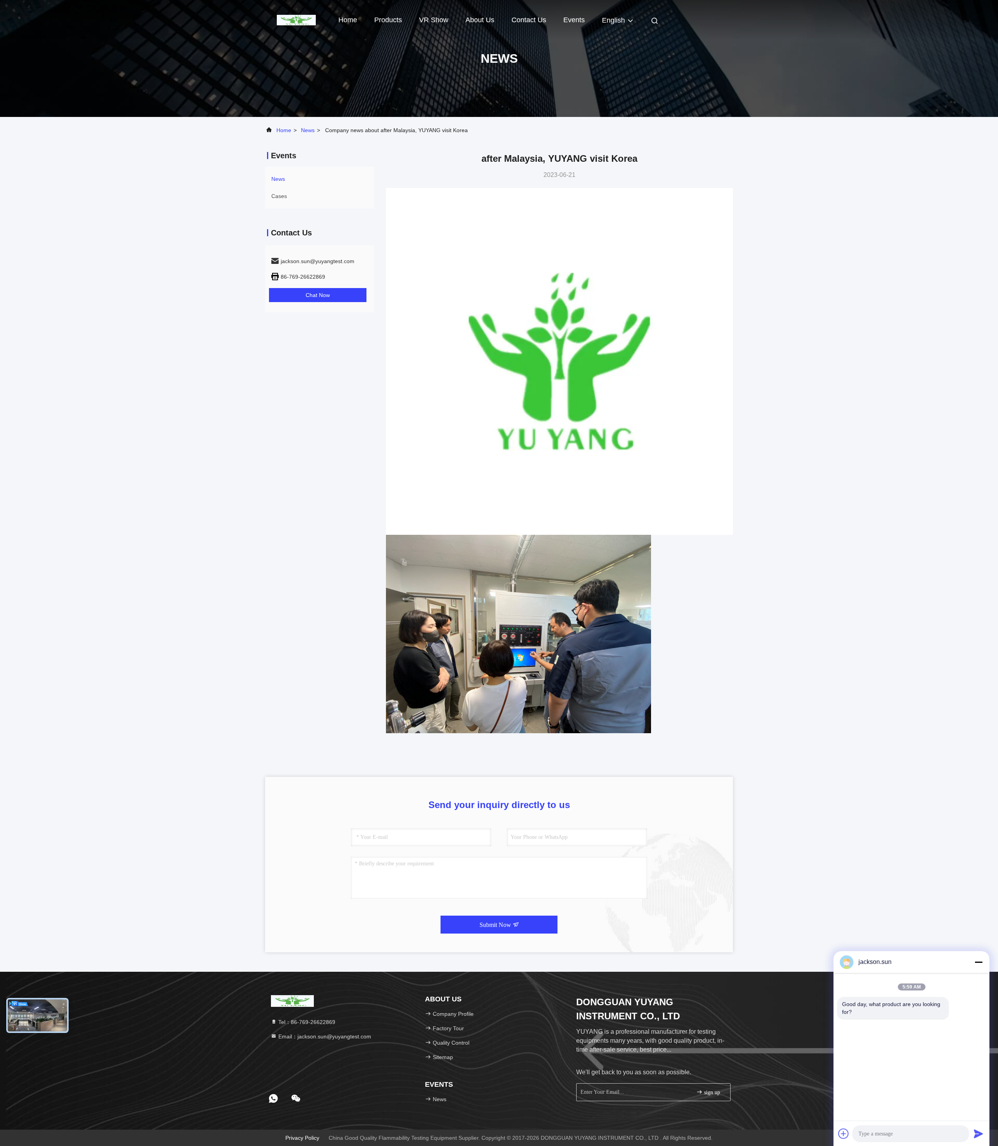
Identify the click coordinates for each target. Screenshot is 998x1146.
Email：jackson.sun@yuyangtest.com (324, 1036)
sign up (711, 1092)
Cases (279, 196)
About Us (479, 20)
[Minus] (978, 962)
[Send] (978, 1133)
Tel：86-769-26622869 (306, 1022)
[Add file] (843, 1133)
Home (347, 20)
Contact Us (528, 20)
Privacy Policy (302, 1138)
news (308, 130)
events (574, 20)
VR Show (433, 20)
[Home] (296, 19)
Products (388, 20)
